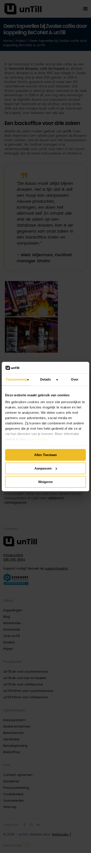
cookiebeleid (37, 439)
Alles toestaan (45, 455)
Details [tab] (45, 379)
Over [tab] (74, 379)
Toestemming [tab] (16, 379)
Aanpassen (43, 468)
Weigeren (45, 482)
